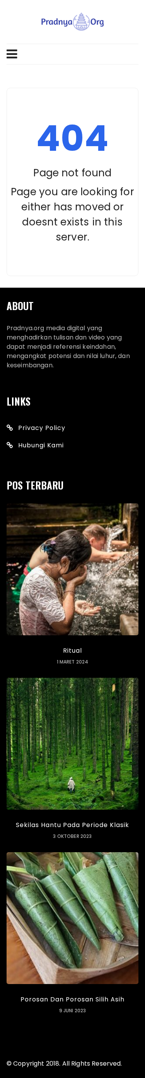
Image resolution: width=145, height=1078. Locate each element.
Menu (72, 54)
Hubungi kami (41, 445)
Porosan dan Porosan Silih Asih (72, 999)
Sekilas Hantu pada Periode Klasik (72, 824)
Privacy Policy (41, 427)
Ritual (72, 650)
